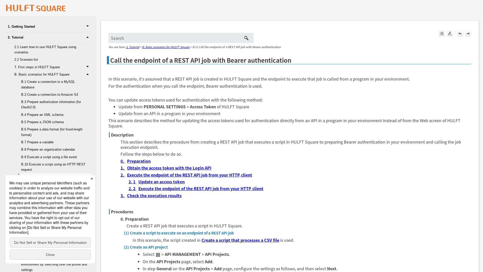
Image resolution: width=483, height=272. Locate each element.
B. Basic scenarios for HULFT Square (41, 74)
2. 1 (132, 182)
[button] (88, 26)
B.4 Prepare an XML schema (42, 115)
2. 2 (132, 188)
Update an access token (161, 182)
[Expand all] (442, 33)
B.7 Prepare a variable (37, 142)
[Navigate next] (468, 33)
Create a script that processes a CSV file (240, 240)
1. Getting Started (21, 26)
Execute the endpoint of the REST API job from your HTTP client (189, 175)
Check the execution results (154, 195)
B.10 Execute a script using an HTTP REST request (53, 167)
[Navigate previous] (460, 33)
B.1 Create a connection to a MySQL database (48, 84)
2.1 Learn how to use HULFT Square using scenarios (45, 49)
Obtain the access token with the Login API (169, 168)
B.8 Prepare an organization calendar (48, 149)
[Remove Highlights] (450, 33)
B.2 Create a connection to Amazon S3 (49, 94)
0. (122, 161)
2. (122, 175)
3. (122, 195)
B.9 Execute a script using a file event (49, 157)
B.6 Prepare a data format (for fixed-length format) (52, 132)
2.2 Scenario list (26, 59)
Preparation (139, 161)
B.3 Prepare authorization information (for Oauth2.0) (51, 104)
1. (122, 168)
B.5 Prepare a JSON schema (42, 122)
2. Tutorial (15, 37)
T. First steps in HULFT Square (37, 67)
